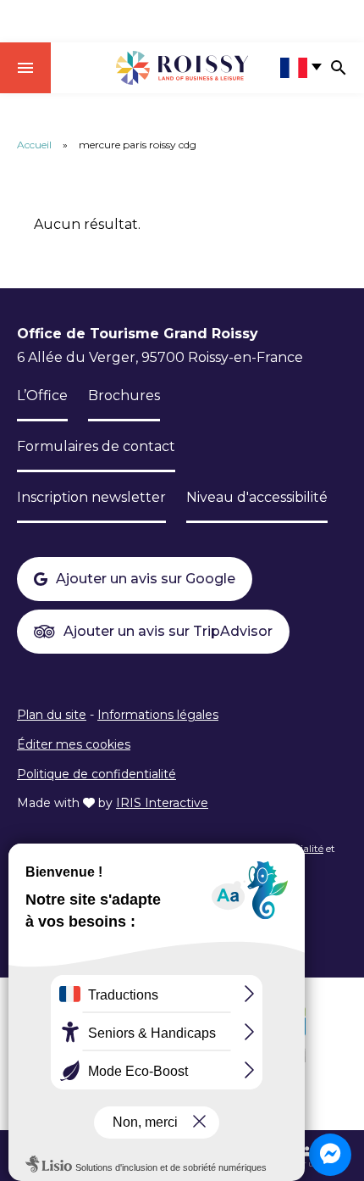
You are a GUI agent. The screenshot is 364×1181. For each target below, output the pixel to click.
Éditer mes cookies (73, 744)
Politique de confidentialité (96, 774)
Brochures (124, 395)
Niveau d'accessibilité (257, 497)
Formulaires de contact (96, 446)
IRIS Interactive (162, 803)
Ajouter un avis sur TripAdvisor (168, 631)
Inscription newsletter (91, 497)
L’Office (42, 395)
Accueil (34, 144)
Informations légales (157, 714)
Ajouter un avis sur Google (145, 579)
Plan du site (51, 714)
